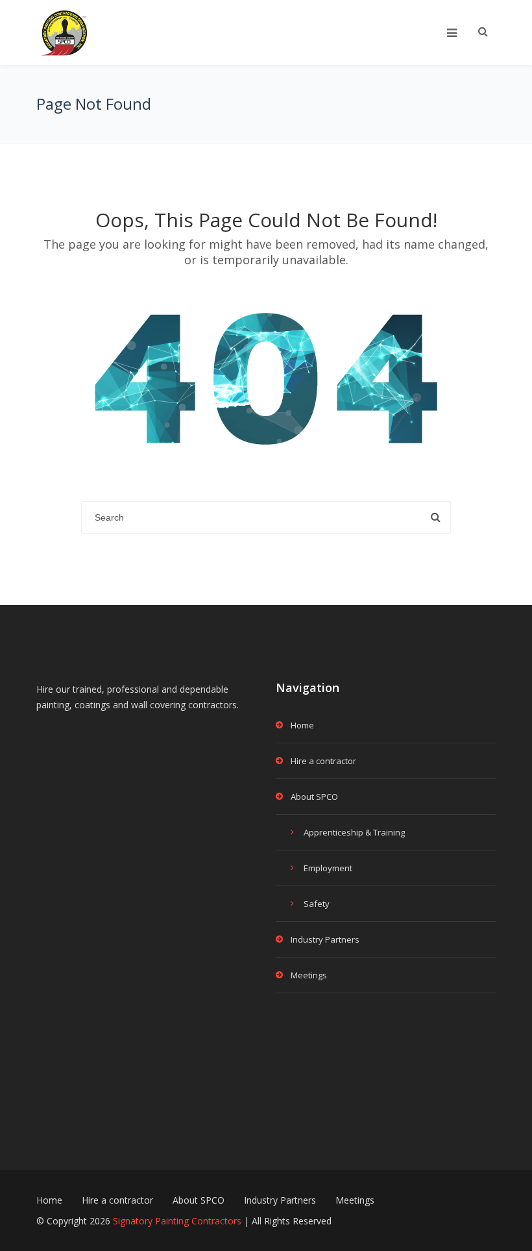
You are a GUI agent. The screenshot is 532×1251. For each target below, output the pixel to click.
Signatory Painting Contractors (177, 1221)
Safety (317, 904)
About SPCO (314, 796)
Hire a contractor (323, 761)
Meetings (309, 975)
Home (302, 725)
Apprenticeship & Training (354, 832)
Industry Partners (325, 939)
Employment (328, 868)
